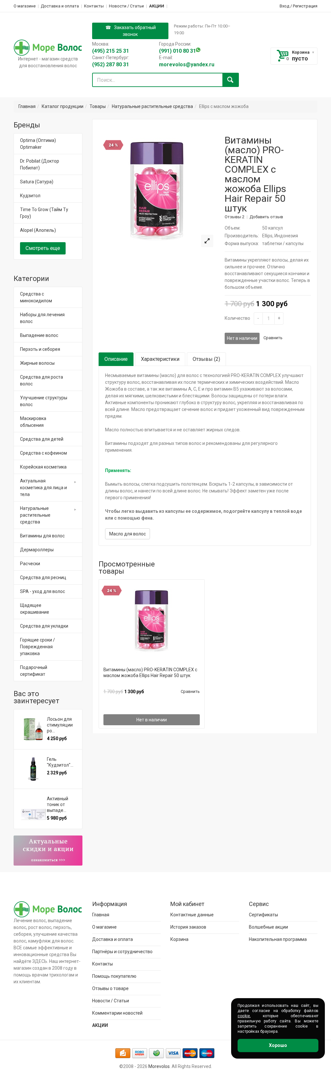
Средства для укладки (44, 626)
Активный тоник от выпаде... (57, 804)
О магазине (25, 6)
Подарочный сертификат (33, 671)
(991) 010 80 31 (177, 51)
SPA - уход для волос (42, 591)
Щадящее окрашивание (34, 609)
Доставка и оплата (60, 6)
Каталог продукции (62, 106)
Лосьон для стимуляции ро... (60, 725)
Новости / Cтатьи (126, 6)
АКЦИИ (156, 6)
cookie (244, 1016)
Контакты (94, 6)
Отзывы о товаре (110, 988)
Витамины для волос (42, 535)
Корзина (301, 52)
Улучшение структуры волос (43, 401)
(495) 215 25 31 (110, 51)
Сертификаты (263, 914)
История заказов (188, 927)
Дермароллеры (37, 549)
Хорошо (278, 1045)
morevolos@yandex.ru (186, 64)
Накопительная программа (278, 939)
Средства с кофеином (43, 453)
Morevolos (159, 1066)
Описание (116, 359)
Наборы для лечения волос (42, 318)
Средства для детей (41, 439)
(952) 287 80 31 (110, 64)
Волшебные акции (268, 927)
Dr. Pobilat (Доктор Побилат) (39, 164)
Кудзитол (30, 195)
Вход (284, 6)
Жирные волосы (37, 363)
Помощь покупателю (114, 976)
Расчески (30, 563)
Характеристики (160, 359)
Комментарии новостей (117, 1013)
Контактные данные (192, 914)
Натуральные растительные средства (152, 106)
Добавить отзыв (266, 216)
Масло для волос (127, 533)
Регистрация (305, 6)
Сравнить (273, 337)
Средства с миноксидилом (36, 297)
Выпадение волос (39, 335)
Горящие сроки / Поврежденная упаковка (37, 646)
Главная (27, 106)
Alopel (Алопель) (38, 230)
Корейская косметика (43, 466)
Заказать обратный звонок (135, 31)
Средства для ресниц (43, 577)
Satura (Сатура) (36, 181)
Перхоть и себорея (40, 349)
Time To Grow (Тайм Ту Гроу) (44, 213)
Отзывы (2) (206, 359)
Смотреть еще (43, 248)
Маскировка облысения (33, 422)
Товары (98, 106)
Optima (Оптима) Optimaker (38, 144)
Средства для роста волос (41, 380)
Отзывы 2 (234, 216)
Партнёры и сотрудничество (122, 951)
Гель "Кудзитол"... (60, 762)
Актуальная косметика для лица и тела (43, 487)
